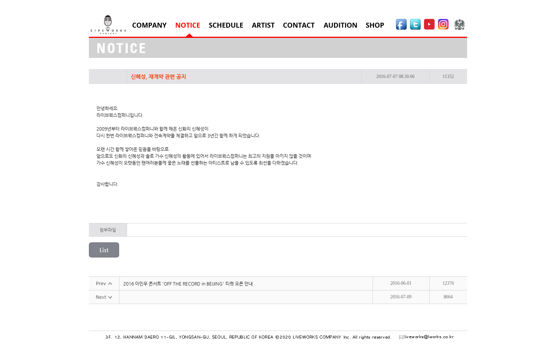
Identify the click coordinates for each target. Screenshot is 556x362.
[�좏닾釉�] (429, 28)
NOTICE (187, 25)
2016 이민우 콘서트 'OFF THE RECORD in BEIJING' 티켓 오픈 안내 (188, 283)
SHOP (375, 25)
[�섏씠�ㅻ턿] (401, 28)
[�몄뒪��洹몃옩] (444, 28)
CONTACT (299, 25)
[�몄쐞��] (415, 28)
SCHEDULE (226, 25)
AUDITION (340, 25)
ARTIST (263, 25)
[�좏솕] (460, 28)
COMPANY (149, 25)
